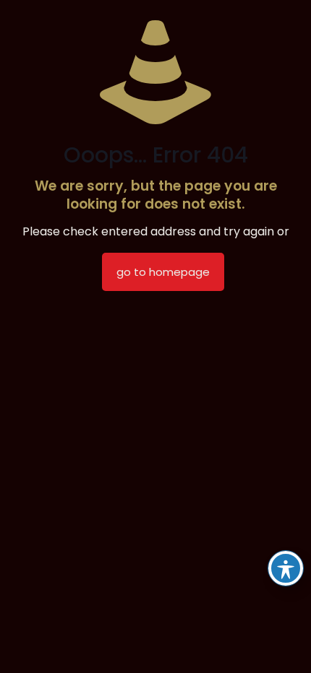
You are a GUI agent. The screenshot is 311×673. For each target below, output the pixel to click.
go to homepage (163, 271)
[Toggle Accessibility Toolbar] (285, 568)
